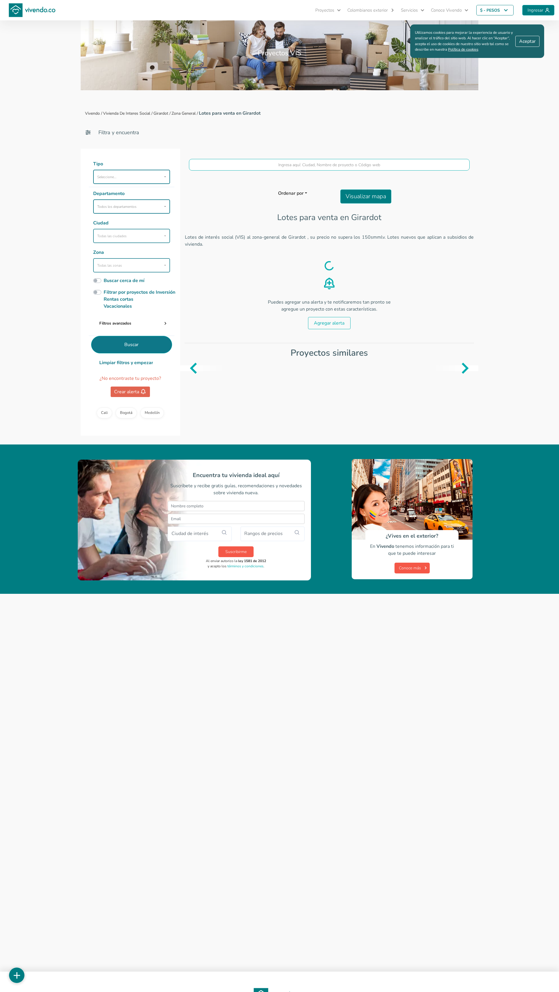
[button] (325, 10)
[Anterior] (184, 368)
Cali (104, 412)
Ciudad (101, 223)
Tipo (98, 164)
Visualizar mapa (366, 196)
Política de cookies (463, 49)
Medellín (152, 412)
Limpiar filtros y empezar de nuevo (126, 362)
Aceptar (527, 41)
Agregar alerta (329, 323)
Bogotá (126, 412)
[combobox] (329, 165)
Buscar (131, 344)
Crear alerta (126, 392)
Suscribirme (236, 552)
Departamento (109, 193)
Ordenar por (291, 193)
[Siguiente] (474, 368)
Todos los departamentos (117, 206)
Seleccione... (106, 177)
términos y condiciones (245, 566)
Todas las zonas (109, 265)
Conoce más (410, 568)
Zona (98, 252)
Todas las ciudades (112, 236)
